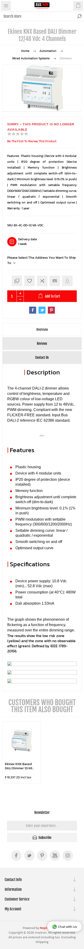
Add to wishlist (29, 281)
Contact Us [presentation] (42, 357)
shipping (42, 941)
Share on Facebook (32, 310)
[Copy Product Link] (17, 281)
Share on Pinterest (51, 310)
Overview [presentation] (42, 330)
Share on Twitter (42, 310)
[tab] (42, 329)
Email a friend (54, 281)
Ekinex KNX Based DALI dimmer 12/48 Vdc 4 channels (18, 766)
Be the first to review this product (31, 141)
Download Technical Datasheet (67, 281)
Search (79, 16)
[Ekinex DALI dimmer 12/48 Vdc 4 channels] (22, 741)
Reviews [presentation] (42, 344)
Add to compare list (42, 281)
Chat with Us (67, 926)
